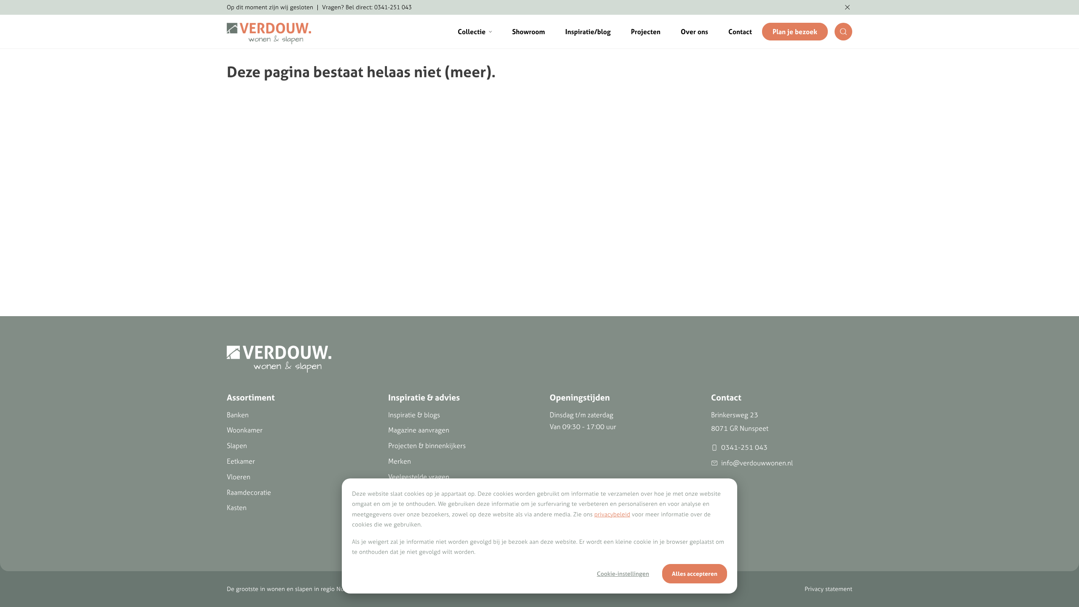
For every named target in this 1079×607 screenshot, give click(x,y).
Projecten (645, 31)
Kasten (237, 507)
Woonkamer (245, 430)
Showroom (528, 31)
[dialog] (539, 536)
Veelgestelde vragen (418, 477)
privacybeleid (612, 514)
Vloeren (238, 477)
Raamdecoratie (249, 492)
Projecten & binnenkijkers (427, 445)
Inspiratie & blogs (414, 415)
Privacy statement (828, 589)
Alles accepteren (694, 573)
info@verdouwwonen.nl (757, 463)
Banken (238, 415)
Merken (399, 461)
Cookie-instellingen (623, 573)
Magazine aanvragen (418, 430)
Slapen (237, 445)
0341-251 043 (744, 447)
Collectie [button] (472, 31)
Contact (740, 31)
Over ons (694, 31)
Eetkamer (241, 461)
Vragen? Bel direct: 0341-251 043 (367, 7)
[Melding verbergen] (847, 7)
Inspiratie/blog (588, 31)
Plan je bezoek (795, 31)
